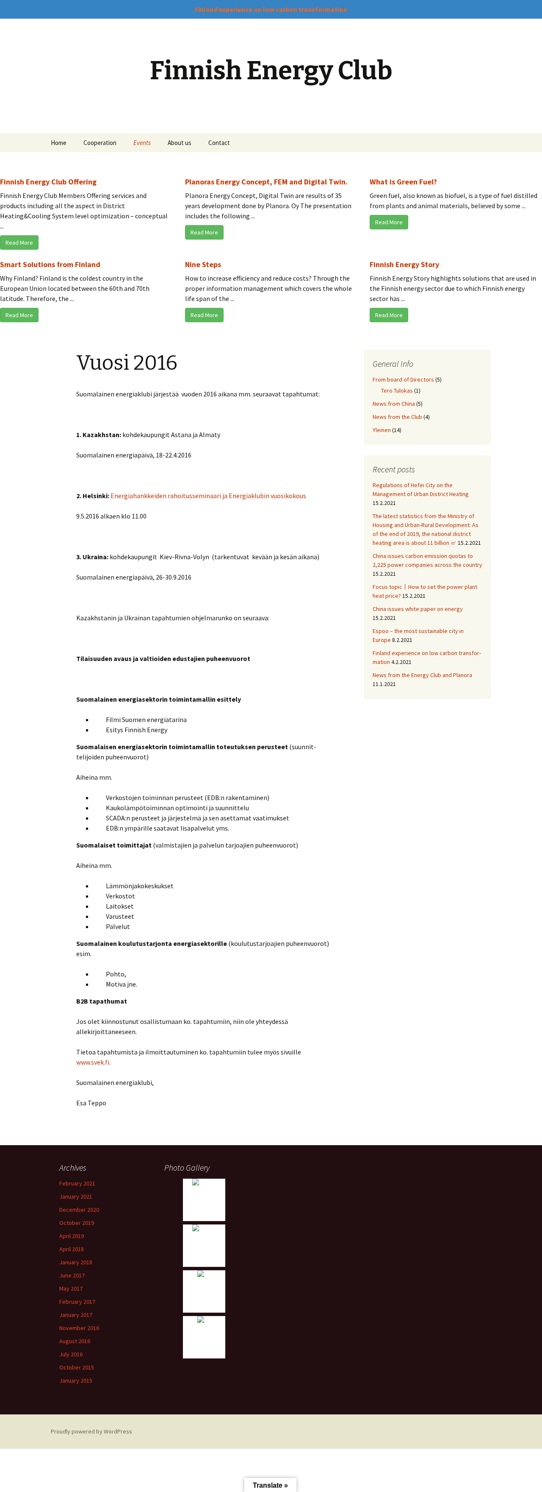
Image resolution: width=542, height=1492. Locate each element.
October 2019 (76, 1223)
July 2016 (71, 1354)
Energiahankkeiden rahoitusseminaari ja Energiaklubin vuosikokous (208, 495)
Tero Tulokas (397, 390)
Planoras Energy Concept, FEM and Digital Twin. (266, 182)
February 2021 (77, 1183)
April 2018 (71, 1249)
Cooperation (99, 143)
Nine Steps (203, 264)
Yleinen (382, 430)
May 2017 (71, 1288)
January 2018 (75, 1262)
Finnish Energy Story (404, 264)
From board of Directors (403, 379)
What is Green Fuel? (403, 182)
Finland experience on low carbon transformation (271, 9)
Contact (219, 143)
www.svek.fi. (93, 1062)
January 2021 (75, 1196)
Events (142, 143)
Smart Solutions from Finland (50, 264)
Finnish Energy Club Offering (48, 182)
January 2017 (75, 1315)
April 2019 (71, 1236)
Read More (19, 242)
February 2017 (77, 1301)
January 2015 (75, 1380)
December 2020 (79, 1209)
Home (58, 143)
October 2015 (76, 1367)
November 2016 (79, 1328)
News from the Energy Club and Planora (422, 675)
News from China (394, 403)
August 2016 (74, 1341)
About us (179, 143)
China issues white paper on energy (418, 609)
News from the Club (397, 417)
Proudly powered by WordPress (91, 1431)
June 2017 (72, 1275)
